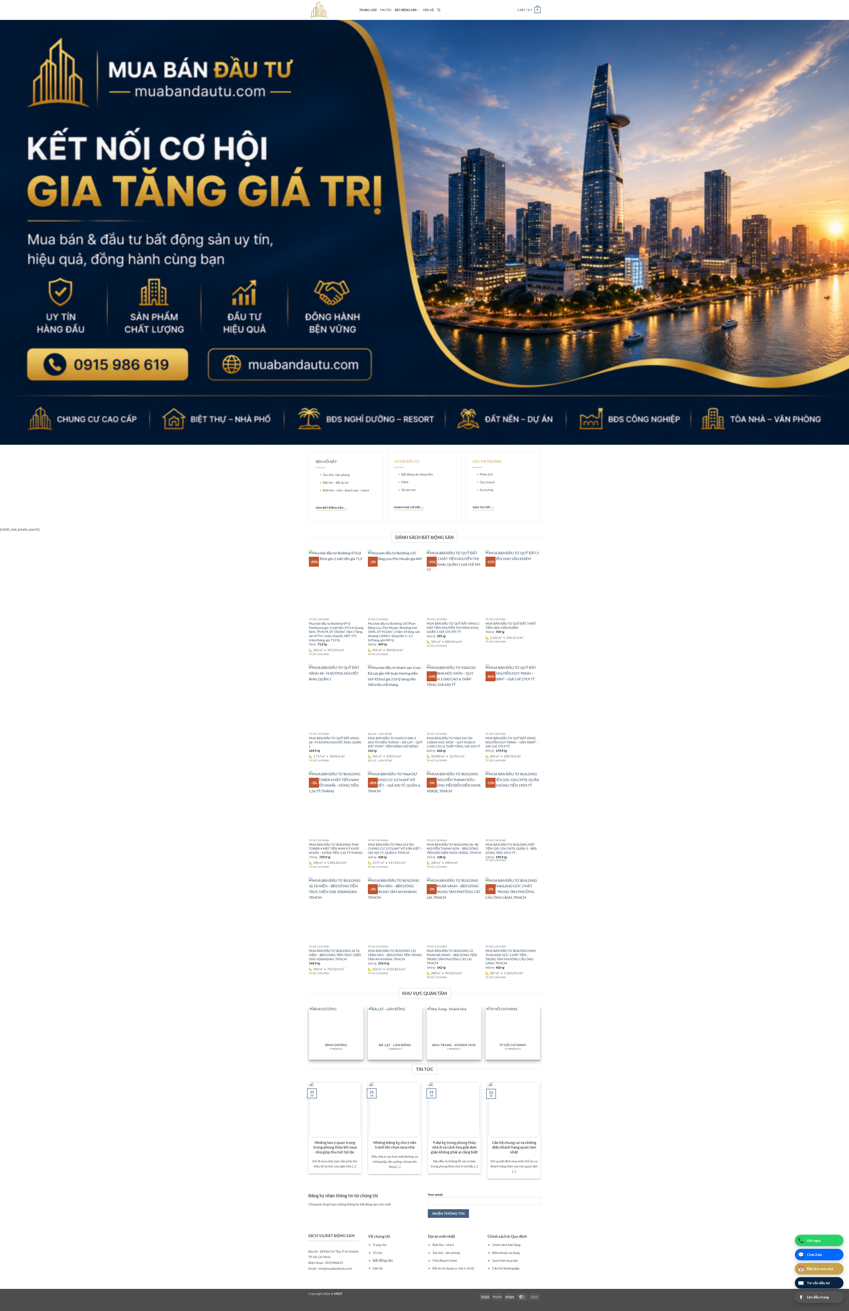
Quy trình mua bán (505, 1260)
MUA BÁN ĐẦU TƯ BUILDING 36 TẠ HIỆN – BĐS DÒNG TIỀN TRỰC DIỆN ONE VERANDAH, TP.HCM (335, 955)
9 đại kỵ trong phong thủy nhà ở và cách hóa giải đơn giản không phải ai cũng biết (454, 1147)
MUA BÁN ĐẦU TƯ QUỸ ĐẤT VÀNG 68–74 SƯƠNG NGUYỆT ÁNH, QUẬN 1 (335, 742)
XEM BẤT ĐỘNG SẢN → (331, 507)
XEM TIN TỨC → (483, 507)
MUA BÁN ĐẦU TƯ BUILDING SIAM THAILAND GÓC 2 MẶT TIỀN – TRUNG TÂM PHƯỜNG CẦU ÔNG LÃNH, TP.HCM (511, 957)
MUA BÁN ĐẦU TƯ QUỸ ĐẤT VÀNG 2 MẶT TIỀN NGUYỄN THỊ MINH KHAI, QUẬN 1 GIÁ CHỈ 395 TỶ (453, 627)
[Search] (438, 10)
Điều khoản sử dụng (506, 1253)
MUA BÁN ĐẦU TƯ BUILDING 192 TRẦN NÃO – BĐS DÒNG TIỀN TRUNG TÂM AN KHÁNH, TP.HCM (395, 955)
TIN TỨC (386, 10)
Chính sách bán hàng (506, 1245)
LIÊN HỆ (428, 10)
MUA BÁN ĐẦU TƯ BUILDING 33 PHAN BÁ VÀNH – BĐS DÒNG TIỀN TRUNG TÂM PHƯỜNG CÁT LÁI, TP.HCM (452, 957)
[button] (529, 10)
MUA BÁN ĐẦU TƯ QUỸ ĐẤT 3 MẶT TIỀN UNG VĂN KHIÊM (511, 626)
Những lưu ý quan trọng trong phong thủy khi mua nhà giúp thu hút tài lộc (335, 1147)
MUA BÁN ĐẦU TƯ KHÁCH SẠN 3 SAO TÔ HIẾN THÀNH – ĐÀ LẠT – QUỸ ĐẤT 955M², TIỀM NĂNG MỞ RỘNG (395, 742)
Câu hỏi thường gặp (505, 1268)
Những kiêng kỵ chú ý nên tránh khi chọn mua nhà (394, 1145)
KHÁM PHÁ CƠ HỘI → (409, 507)
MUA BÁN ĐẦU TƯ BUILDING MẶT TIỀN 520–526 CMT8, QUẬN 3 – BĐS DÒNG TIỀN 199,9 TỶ (511, 849)
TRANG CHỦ (368, 10)
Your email (435, 1194)
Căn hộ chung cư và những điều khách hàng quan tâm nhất (514, 1147)
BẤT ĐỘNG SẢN (406, 10)
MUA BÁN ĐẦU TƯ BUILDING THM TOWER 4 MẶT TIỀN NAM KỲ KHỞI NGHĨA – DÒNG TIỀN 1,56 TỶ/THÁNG (336, 849)
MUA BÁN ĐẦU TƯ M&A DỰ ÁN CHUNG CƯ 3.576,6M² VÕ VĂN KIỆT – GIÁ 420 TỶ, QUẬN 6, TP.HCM (395, 849)
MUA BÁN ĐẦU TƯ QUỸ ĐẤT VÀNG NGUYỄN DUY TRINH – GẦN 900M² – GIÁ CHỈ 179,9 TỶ (512, 742)
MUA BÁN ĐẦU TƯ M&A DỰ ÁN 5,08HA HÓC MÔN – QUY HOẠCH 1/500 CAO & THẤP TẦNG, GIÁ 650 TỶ (453, 742)
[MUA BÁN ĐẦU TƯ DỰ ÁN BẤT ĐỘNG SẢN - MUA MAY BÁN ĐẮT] (330, 10)
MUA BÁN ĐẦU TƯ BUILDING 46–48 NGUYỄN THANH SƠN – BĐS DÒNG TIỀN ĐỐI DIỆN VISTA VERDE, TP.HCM (454, 849)
